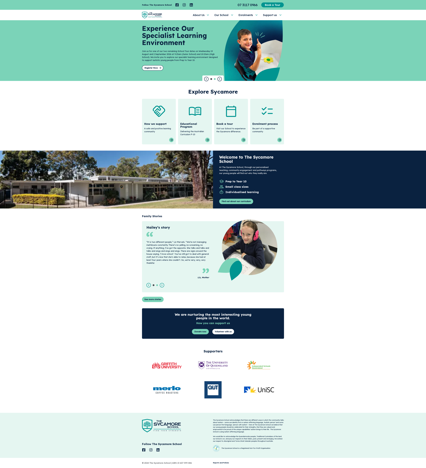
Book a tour (224, 123)
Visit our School (224, 128)
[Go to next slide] (219, 79)
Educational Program (188, 125)
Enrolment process (265, 123)
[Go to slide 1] (211, 79)
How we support (155, 123)
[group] (177, 5)
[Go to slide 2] (215, 79)
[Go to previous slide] (206, 79)
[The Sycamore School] (152, 15)
